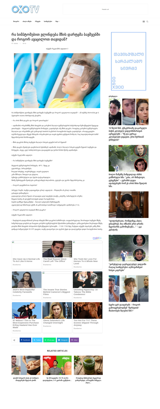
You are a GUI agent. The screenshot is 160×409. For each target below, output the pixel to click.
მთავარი (16, 21)
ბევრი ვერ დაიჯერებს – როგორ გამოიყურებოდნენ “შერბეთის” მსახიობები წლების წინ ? (124, 307)
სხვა (57, 21)
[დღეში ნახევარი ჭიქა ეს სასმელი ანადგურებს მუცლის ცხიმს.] (25, 365)
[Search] (147, 21)
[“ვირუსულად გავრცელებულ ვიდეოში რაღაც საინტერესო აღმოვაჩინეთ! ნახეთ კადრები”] (129, 248)
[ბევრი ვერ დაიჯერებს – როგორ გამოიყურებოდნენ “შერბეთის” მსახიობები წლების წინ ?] (129, 288)
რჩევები (37, 21)
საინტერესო (48, 21)
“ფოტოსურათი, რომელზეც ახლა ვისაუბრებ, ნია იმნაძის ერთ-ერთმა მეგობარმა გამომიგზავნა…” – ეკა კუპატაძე (126, 225)
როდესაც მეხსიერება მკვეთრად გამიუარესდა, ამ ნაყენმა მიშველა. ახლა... (88, 380)
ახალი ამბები (27, 21)
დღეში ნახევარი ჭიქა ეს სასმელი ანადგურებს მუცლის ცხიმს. (26, 379)
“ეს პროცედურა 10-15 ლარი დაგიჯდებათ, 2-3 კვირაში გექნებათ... (57, 379)
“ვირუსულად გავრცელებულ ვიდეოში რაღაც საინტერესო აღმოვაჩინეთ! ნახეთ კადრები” (127, 267)
